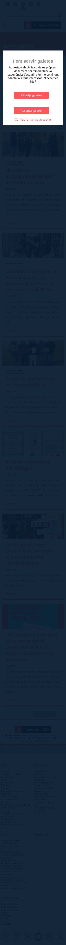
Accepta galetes (31, 111)
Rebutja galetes (31, 95)
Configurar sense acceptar (33, 119)
